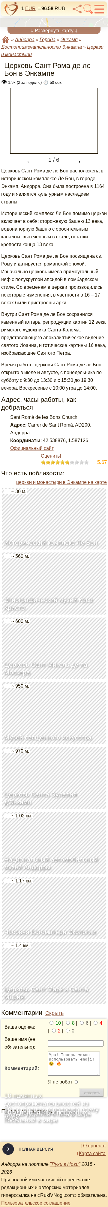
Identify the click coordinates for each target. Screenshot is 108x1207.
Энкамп (69, 39)
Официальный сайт (32, 448)
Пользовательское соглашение (35, 1203)
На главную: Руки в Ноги (5, 39)
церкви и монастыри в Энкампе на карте (61, 482)
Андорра (24, 39)
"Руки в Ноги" (65, 1164)
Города (48, 39)
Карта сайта (92, 1153)
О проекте (94, 1146)
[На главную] (11, 9)
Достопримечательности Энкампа (41, 47)
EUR (30, 8)
